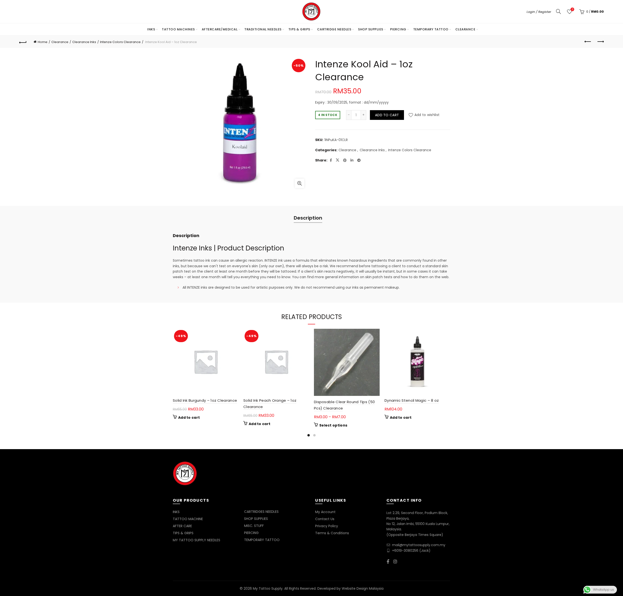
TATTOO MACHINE (188, 518)
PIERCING (398, 29)
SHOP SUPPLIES (370, 29)
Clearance (465, 29)
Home (42, 42)
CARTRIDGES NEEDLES (261, 511)
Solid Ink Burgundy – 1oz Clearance (205, 400)
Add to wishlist (427, 114)
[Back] (23, 42)
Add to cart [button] (189, 417)
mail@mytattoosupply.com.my (418, 545)
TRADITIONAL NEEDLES (263, 29)
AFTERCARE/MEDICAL (220, 29)
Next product (600, 42)
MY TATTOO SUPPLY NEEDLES (196, 540)
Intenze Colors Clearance (120, 42)
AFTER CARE (182, 526)
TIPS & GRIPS (299, 29)
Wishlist (572, 9)
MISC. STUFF (254, 525)
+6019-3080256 (405, 550)
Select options (333, 425)
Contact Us (324, 518)
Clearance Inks (84, 42)
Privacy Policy (326, 526)
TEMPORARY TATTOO (431, 29)
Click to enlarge (299, 183)
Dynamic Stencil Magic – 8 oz (412, 400)
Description (308, 217)
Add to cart (387, 115)
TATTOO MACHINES (178, 29)
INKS (151, 29)
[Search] (558, 11)
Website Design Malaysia (363, 588)
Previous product (588, 42)
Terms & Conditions (332, 533)
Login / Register (539, 11)
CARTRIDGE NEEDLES (334, 29)
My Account (325, 511)
